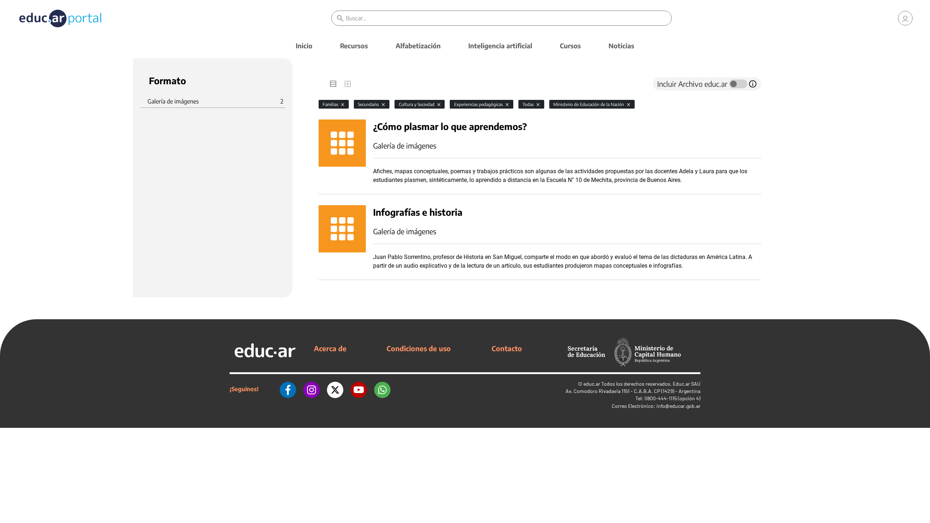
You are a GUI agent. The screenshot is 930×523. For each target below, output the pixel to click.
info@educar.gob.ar (678, 406)
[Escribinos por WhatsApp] (382, 389)
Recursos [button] (354, 45)
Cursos (570, 45)
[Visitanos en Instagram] (311, 389)
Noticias (621, 45)
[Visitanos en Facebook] (288, 389)
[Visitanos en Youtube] (359, 389)
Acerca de (330, 348)
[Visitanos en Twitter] (335, 389)
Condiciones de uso (419, 348)
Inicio (304, 45)
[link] (905, 18)
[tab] (333, 84)
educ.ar (591, 384)
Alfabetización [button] (418, 45)
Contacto (507, 348)
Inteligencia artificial (500, 45)
